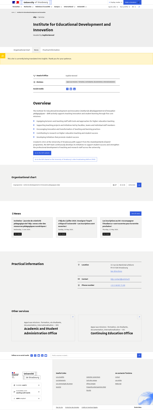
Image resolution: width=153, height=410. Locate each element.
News (36, 50)
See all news (136, 213)
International (68, 7)
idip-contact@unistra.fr (120, 279)
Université (81, 7)
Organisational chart (22, 50)
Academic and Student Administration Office (43, 328)
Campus (57, 7)
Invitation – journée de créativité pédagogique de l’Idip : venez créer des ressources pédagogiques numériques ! (30, 224)
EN (133, 7)
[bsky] (45, 355)
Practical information (51, 50)
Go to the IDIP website (42, 153)
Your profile (124, 7)
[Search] (139, 355)
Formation (16, 7)
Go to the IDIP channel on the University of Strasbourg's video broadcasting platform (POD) (65, 159)
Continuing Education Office (112, 330)
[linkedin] (74, 89)
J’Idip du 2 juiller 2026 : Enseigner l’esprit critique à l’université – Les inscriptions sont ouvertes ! (76, 224)
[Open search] (139, 7)
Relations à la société (42, 7)
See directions (116, 271)
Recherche (27, 7)
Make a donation (130, 2)
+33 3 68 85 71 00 (118, 285)
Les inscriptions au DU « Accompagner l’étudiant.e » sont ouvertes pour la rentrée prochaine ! (120, 224)
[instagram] (67, 89)
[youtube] (71, 89)
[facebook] (31, 355)
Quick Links (112, 7)
